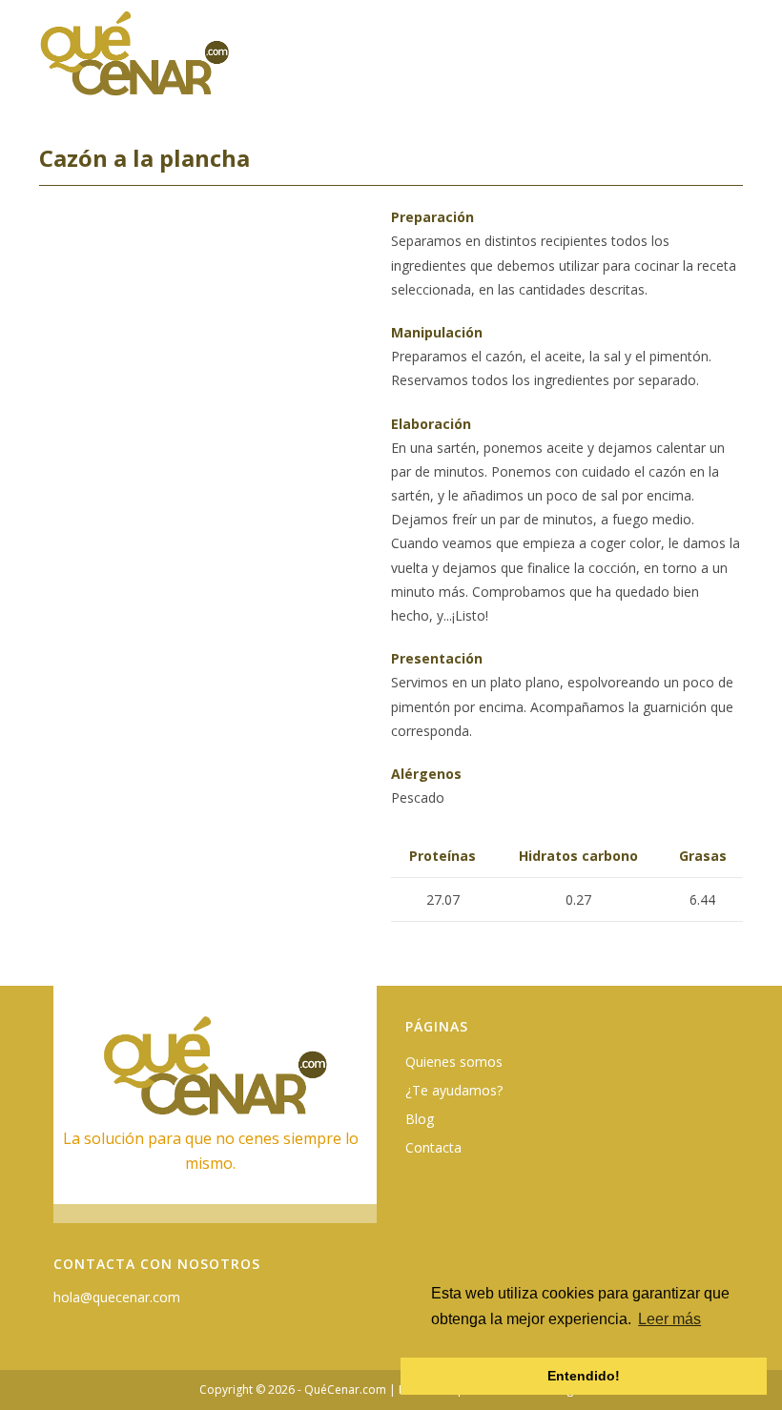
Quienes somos (454, 1061)
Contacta (433, 1147)
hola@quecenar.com (116, 1297)
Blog (419, 1119)
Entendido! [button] (583, 1375)
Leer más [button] (669, 1319)
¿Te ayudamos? (454, 1090)
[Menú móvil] (731, 63)
